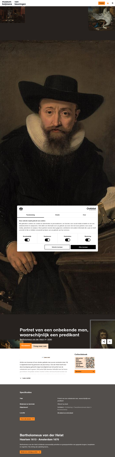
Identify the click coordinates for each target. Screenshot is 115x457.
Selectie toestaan (57, 247)
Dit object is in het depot (65, 413)
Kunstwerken (11, 10)
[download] (109, 341)
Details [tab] (57, 215)
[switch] (47, 240)
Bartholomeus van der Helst (32, 340)
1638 (49, 340)
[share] (103, 341)
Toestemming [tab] (30, 215)
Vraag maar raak (40, 346)
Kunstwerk (26, 345)
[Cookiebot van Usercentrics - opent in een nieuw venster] (88, 209)
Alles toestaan (83, 247)
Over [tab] (84, 215)
